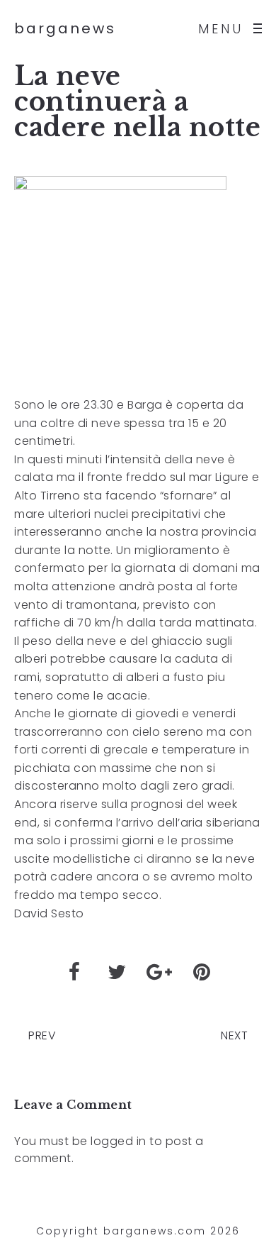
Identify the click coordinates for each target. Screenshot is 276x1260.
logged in (118, 1141)
